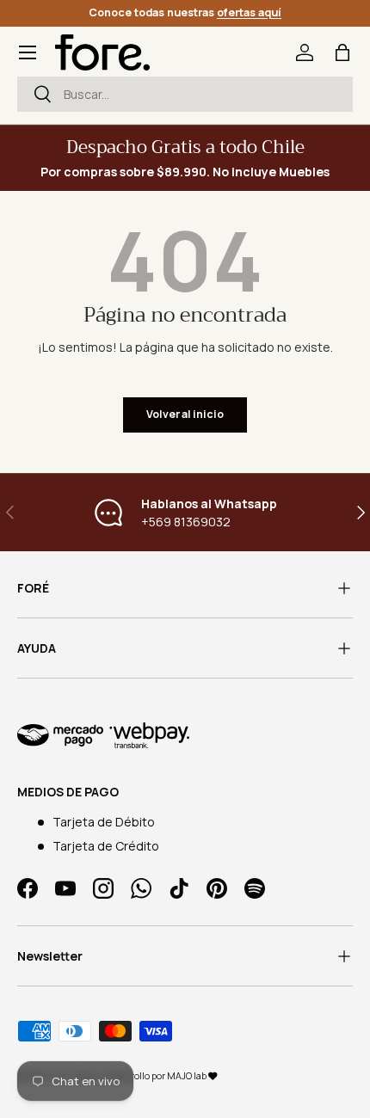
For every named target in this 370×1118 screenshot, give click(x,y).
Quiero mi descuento (185, 699)
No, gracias (185, 755)
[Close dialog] (337, 416)
